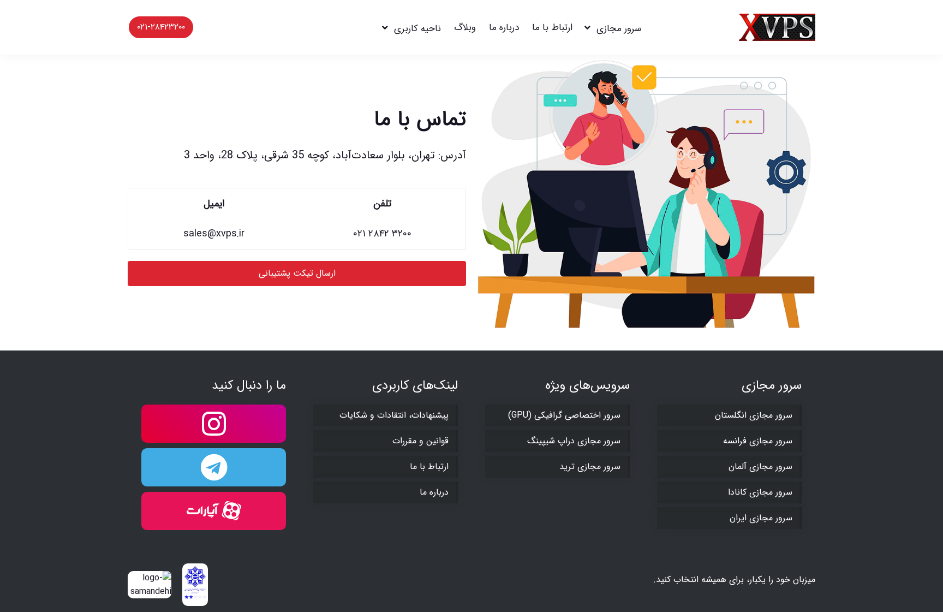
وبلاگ (465, 27)
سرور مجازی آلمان (760, 466)
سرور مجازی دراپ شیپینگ (573, 441)
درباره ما (504, 27)
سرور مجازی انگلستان (753, 415)
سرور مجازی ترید (589, 466)
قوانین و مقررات (420, 441)
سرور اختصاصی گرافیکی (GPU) (564, 415)
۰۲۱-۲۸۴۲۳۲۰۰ (161, 27)
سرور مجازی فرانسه (757, 441)
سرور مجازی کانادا (760, 492)
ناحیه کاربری (417, 28)
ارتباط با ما (552, 27)
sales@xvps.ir (213, 233)
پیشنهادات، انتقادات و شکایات (394, 415)
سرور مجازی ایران (761, 518)
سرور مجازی (618, 28)
